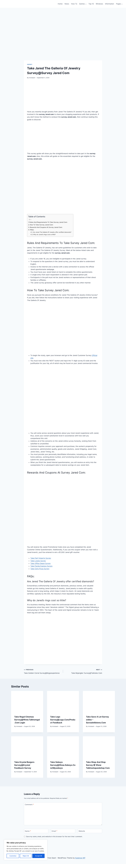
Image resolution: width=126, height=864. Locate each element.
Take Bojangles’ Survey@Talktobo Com (86, 671)
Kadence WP (80, 858)
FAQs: (32, 230)
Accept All (38, 856)
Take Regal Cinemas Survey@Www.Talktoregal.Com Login (27, 720)
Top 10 (91, 4)
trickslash (32, 77)
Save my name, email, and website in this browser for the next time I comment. (54, 836)
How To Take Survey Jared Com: (41, 225)
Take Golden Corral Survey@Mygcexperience (42, 671)
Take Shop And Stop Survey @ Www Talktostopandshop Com (98, 765)
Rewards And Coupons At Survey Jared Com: (46, 227)
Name (28, 831)
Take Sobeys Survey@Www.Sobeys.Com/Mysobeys (62, 765)
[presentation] (27, 701)
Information (109, 4)
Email (54, 831)
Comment (29, 805)
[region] (25, 850)
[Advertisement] (63, 95)
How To (74, 4)
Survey (29, 64)
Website (82, 831)
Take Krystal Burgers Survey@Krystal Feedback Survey (24, 765)
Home (60, 4)
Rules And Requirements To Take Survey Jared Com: (48, 222)
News (67, 4)
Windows (99, 4)
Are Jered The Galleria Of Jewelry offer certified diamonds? (52, 232)
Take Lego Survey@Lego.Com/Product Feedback (62, 720)
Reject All (26, 856)
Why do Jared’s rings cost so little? (44, 234)
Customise (12, 856)
